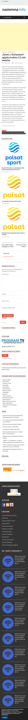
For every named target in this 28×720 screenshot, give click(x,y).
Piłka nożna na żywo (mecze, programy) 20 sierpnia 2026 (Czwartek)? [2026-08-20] (20, 668)
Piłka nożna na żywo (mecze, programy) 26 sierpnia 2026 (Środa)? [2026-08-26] (20, 575)
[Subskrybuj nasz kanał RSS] (7, 505)
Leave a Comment (19, 63)
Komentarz (5, 274)
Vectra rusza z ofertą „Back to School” (12, 424)
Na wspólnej (6, 387)
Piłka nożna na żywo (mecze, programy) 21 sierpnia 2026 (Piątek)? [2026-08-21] (20, 652)
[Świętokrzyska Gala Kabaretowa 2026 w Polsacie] (14, 219)
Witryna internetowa (8, 307)
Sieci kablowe (5, 537)
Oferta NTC (4, 52)
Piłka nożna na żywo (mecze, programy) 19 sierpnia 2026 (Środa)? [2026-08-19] (20, 683)
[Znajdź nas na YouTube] (11, 505)
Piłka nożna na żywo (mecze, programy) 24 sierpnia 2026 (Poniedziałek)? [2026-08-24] (20, 606)
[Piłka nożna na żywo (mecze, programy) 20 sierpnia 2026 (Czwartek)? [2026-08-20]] (8, 675)
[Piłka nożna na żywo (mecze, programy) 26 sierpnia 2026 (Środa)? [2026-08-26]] (8, 582)
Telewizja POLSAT (12, 52)
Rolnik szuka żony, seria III (9, 401)
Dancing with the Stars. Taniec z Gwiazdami (13, 132)
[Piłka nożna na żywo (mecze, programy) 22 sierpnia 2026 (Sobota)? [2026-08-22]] (8, 644)
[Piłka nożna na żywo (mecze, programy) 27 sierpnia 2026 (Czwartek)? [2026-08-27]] (8, 566)
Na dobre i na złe (7, 383)
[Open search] (24, 17)
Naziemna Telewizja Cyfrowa (9, 515)
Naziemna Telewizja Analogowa (10, 545)
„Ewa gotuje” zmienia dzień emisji (11, 201)
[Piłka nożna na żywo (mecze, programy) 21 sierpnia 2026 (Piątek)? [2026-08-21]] (8, 659)
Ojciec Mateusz (6, 388)
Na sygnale (5, 385)
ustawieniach (4, 714)
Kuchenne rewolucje (8, 397)
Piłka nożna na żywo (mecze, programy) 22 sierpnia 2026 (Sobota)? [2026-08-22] (20, 637)
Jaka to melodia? (7, 396)
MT (13, 63)
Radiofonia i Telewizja (7, 528)
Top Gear (5, 406)
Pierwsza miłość (7, 390)
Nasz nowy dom (6, 133)
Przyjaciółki (6, 392)
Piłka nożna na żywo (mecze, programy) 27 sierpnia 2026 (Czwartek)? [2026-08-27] (20, 559)
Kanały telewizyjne (7, 531)
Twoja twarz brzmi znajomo (18, 133)
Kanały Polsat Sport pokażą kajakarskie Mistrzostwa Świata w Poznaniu (13, 168)
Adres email (6, 301)
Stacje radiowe (5, 523)
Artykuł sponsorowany (8, 539)
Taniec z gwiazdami (7, 403)
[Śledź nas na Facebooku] (3, 505)
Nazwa (4, 294)
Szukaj (5, 355)
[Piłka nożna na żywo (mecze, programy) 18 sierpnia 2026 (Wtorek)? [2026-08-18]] (8, 706)
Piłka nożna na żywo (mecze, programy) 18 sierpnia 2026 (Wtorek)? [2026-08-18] (20, 699)
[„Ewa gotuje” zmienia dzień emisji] (14, 187)
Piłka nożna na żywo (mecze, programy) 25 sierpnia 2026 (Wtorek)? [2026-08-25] (20, 590)
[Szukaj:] (14, 322)
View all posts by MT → (9, 256)
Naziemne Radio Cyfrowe (8, 520)
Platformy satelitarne (7, 534)
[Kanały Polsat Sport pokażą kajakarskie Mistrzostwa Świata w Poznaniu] (14, 154)
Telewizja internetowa (7, 526)
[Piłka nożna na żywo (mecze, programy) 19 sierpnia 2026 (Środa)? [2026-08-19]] (8, 690)
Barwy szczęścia (7, 379)
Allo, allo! (5, 394)
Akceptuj (4, 717)
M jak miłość (6, 381)
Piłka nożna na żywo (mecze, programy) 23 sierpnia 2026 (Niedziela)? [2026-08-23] (20, 621)
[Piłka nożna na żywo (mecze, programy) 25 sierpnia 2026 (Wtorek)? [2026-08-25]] (8, 597)
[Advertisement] (14, 37)
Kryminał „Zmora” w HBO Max (10, 426)
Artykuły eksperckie (7, 542)
